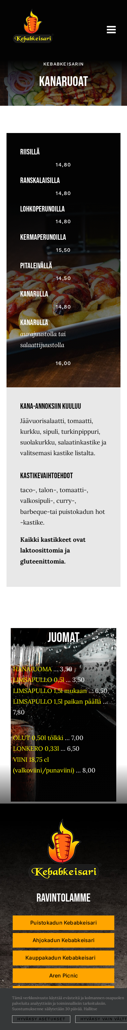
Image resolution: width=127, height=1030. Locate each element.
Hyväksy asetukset (41, 1019)
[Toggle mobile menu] (112, 29)
